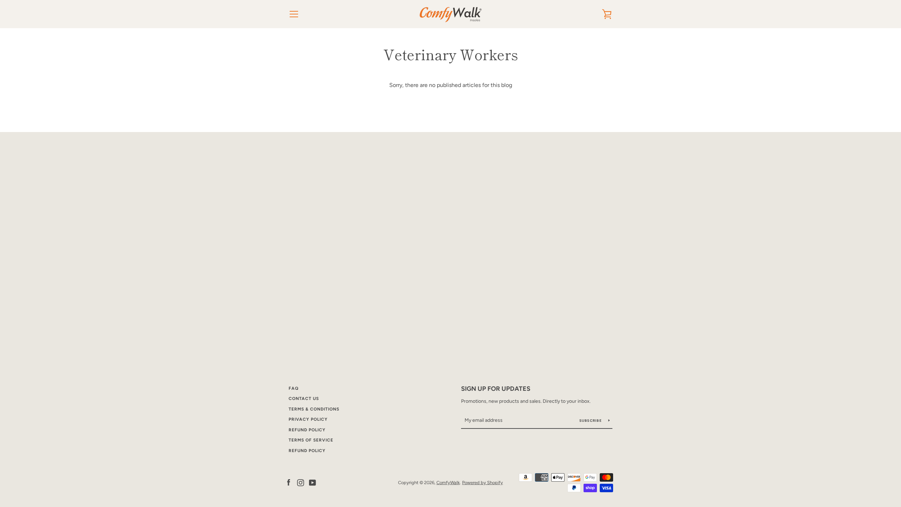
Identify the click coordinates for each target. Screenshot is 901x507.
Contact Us (304, 398)
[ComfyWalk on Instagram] (300, 482)
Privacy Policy (308, 419)
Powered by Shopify (482, 482)
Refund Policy (307, 429)
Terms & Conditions (314, 409)
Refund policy (307, 450)
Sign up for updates (495, 389)
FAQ (293, 388)
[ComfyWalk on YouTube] (312, 482)
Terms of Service (311, 440)
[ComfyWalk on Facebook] (288, 482)
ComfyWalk (448, 482)
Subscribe (591, 420)
